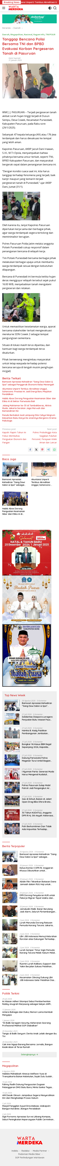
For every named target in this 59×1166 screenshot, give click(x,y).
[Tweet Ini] (36, 449)
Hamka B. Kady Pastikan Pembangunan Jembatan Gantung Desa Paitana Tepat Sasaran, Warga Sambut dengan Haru (36, 732)
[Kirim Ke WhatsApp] (54, 449)
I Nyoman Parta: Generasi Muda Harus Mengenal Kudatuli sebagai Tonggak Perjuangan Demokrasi (38, 773)
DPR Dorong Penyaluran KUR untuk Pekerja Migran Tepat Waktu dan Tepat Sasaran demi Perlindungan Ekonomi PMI (37, 896)
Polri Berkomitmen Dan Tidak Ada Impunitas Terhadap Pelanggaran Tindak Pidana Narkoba (37, 827)
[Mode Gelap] (50, 8)
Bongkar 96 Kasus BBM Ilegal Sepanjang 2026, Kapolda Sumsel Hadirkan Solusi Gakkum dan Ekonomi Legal (38, 745)
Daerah (5, 34)
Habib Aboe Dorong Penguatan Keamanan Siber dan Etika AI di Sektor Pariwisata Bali (29, 400)
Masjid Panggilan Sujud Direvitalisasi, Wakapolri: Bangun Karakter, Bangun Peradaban (26, 1107)
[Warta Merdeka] (15, 8)
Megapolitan (16, 34)
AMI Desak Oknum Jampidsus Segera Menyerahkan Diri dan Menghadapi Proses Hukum (28, 1096)
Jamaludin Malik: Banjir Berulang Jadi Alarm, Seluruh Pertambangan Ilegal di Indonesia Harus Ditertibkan (38, 910)
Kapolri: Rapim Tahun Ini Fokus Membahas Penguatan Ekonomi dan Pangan (14, 436)
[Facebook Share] (30, 449)
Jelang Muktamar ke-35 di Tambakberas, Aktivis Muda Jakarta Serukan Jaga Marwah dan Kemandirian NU (26, 408)
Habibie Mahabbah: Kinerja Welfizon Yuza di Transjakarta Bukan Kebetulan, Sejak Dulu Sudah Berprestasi (27, 1075)
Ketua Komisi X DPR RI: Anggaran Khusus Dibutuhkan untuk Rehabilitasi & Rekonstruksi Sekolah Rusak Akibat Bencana (38, 869)
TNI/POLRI (50, 34)
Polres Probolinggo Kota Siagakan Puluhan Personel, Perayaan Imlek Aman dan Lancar (44, 436)
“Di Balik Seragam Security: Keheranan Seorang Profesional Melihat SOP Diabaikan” (26, 1024)
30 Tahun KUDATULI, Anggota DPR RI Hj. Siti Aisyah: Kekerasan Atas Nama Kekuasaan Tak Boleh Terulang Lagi (38, 814)
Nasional (28, 34)
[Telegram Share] (48, 449)
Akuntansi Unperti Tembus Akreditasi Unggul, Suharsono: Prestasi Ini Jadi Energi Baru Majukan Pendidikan (27, 391)
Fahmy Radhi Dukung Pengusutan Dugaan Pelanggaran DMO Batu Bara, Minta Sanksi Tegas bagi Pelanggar (27, 1086)
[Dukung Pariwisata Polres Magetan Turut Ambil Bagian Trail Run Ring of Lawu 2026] (12, 760)
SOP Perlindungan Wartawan (29, 1157)
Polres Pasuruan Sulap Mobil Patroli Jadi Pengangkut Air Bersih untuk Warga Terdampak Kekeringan (38, 786)
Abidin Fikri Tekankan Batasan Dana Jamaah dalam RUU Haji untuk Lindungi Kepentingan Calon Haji (38, 883)
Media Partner (40, 1150)
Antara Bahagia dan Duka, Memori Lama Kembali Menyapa (27, 1013)
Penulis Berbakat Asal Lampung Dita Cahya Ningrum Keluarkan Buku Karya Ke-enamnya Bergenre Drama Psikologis (29, 418)
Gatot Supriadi (14, 58)
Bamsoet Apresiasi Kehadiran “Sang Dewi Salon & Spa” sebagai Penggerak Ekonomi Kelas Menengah (28, 383)
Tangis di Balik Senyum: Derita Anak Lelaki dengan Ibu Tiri (29, 1035)
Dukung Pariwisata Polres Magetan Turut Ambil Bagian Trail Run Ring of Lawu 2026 (36, 759)
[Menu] (4, 8)
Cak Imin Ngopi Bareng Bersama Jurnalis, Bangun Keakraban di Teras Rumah (27, 1045)
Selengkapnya (28, 1054)
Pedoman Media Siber (29, 1154)
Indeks (15, 1150)
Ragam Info (38, 34)
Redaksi (25, 1150)
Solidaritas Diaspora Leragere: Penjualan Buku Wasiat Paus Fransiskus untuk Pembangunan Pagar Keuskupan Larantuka (38, 718)
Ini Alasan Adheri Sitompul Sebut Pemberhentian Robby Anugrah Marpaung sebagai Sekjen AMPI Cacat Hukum (26, 1002)
